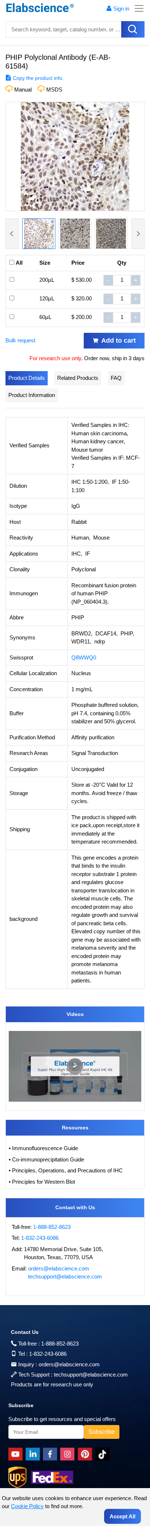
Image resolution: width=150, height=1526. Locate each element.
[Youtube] (16, 1454)
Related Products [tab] (77, 378)
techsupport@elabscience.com (65, 1276)
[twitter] (103, 1454)
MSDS (54, 89)
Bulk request (20, 340)
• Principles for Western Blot (42, 1182)
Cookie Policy (27, 1506)
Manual (23, 89)
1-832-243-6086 (40, 1238)
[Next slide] (138, 233)
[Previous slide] (12, 233)
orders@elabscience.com (58, 1268)
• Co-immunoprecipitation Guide (46, 1159)
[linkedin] (34, 1454)
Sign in (121, 8)
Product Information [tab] (31, 395)
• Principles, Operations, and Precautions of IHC (66, 1170)
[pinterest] (86, 1454)
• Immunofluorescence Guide (43, 1148)
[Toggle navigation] (137, 8)
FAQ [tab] (116, 378)
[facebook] (51, 1454)
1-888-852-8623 (52, 1227)
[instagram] (69, 1454)
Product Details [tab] (26, 378)
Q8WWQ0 (83, 657)
